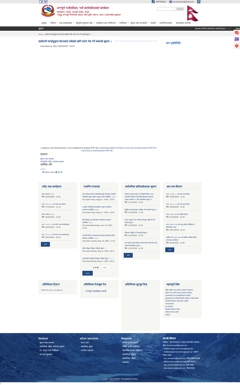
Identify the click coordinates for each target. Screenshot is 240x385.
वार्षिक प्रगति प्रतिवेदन (131, 346)
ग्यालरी (153, 23)
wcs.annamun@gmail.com (175, 358)
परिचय (53, 23)
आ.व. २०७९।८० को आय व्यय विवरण (178, 194)
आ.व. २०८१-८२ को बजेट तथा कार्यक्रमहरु (55, 235)
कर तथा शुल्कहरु (46, 354)
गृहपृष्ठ (44, 23)
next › (105, 267)
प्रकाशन (125, 362)
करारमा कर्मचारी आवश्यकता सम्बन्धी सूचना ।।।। (206, 29)
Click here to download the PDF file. (97, 151)
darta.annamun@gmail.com (175, 361)
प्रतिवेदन (123, 23)
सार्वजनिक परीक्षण (129, 358)
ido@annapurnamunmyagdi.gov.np (178, 352)
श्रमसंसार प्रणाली (183, 23)
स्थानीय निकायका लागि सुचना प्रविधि (176, 301)
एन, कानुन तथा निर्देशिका (49, 350)
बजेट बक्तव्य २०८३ (48, 194)
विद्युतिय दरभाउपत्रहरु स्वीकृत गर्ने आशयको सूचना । (141, 210)
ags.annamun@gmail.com (174, 365)
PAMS (167, 315)
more (88, 273)
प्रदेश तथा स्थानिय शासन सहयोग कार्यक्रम (178, 293)
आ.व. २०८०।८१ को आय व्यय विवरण (178, 204)
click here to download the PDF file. (141, 148)
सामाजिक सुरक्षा (87, 346)
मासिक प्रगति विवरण (130, 342)
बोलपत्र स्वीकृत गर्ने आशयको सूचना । (136, 233)
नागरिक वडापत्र (87, 350)
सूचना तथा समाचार (47, 159)
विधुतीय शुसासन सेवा (84, 23)
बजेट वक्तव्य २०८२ (48, 214)
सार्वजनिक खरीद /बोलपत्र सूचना (52, 346)
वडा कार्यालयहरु (65, 23)
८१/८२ (42, 169)
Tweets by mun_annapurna (51, 290)
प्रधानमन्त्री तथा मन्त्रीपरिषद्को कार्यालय (178, 295)
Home (40, 34)
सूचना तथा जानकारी (138, 23)
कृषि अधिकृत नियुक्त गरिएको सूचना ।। (94, 248)
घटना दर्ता (85, 342)
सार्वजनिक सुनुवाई (129, 354)
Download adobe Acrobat (111, 148)
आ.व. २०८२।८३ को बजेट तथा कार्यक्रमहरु (56, 224)
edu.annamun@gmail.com (174, 368)
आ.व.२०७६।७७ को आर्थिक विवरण (177, 214)
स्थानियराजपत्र (166, 23)
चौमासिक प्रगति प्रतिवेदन (132, 350)
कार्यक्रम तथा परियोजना (106, 23)
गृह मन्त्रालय (169, 306)
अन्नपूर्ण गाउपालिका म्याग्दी (96, 291)
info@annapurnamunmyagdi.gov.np (178, 348)
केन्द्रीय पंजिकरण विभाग (172, 309)
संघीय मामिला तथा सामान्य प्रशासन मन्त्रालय (179, 290)
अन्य (45, 244)
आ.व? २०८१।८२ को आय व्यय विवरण (54, 204)
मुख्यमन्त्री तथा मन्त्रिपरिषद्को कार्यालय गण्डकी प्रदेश (182, 298)
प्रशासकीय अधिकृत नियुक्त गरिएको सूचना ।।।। (97, 258)
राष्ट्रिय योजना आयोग (172, 312)
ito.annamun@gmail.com (177, 345)
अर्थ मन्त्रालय (169, 304)
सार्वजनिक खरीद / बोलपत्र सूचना (52, 161)
